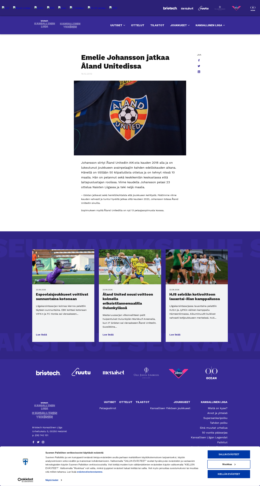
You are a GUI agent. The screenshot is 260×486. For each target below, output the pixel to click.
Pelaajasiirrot (107, 408)
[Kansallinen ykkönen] (50, 415)
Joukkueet (178, 25)
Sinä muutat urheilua (214, 427)
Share (199, 60)
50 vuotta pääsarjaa (215, 432)
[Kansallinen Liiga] (50, 406)
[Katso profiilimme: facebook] (33, 442)
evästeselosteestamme (89, 472)
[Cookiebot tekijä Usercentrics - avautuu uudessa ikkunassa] (25, 480)
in (199, 72)
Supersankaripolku (215, 418)
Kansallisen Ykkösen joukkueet (170, 408)
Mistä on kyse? (218, 408)
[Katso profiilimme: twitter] (38, 442)
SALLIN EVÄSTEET (229, 454)
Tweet (199, 66)
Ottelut (137, 25)
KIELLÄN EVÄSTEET (229, 474)
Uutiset (116, 25)
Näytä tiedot (51, 480)
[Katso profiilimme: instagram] (43, 442)
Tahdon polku (219, 422)
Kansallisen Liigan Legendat (209, 437)
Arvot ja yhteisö (217, 413)
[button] (41, 334)
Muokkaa (227, 464)
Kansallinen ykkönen (70, 25)
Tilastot (157, 25)
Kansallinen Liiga (44, 24)
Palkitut (222, 442)
